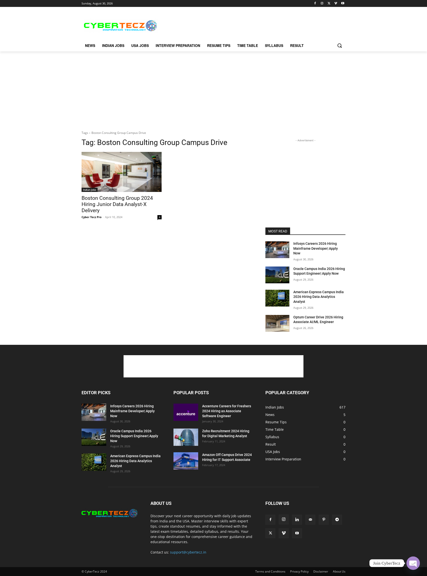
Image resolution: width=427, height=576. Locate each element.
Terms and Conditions (270, 571)
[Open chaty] (413, 563)
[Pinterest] (324, 520)
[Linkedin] (297, 520)
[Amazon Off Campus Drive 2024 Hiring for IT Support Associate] (185, 461)
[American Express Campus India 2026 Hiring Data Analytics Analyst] (277, 298)
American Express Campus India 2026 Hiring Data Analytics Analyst (318, 297)
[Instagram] (322, 3)
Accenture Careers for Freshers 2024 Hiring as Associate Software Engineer (226, 411)
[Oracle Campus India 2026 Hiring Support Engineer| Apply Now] (277, 275)
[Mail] (310, 520)
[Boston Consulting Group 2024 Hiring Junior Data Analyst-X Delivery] (122, 172)
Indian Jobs (89, 189)
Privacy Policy (299, 571)
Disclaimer (320, 571)
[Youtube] (342, 3)
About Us (339, 571)
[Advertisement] (251, 25)
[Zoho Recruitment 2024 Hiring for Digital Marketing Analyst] (185, 437)
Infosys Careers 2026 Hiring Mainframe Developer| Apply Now (315, 248)
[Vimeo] (336, 3)
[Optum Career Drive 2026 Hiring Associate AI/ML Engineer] (277, 323)
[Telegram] (337, 520)
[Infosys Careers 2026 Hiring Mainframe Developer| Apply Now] (277, 249)
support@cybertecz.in (188, 552)
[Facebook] (315, 3)
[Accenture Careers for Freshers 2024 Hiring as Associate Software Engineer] (185, 412)
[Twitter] (329, 3)
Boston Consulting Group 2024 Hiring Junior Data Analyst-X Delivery (117, 204)
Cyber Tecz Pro (92, 217)
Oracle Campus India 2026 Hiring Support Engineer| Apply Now (134, 436)
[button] (339, 45)
